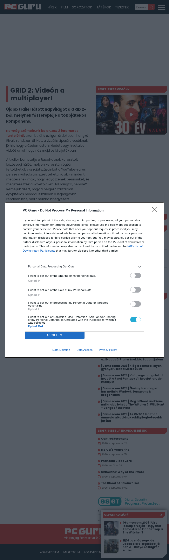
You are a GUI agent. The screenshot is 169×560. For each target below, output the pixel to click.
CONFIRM (54, 335)
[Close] (156, 211)
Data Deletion (61, 349)
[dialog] (84, 280)
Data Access (84, 349)
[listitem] (84, 266)
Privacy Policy (108, 349)
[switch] (135, 275)
